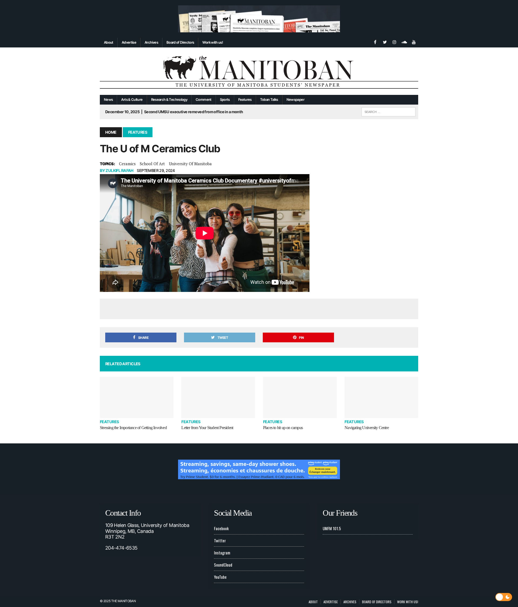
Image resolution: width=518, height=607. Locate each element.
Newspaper (295, 99)
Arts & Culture (131, 99)
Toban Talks (269, 99)
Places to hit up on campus (283, 427)
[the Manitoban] (259, 71)
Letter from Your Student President (207, 427)
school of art (152, 163)
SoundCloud (223, 565)
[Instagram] (394, 41)
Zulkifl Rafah (119, 170)
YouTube (220, 577)
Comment (204, 99)
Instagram (222, 553)
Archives (151, 42)
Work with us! (212, 42)
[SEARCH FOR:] (388, 111)
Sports (225, 99)
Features (245, 99)
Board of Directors (180, 42)
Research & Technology (169, 99)
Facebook (221, 528)
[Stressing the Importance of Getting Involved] (136, 397)
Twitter (220, 540)
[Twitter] (384, 41)
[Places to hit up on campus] (300, 397)
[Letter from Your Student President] (218, 397)
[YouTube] (414, 41)
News (108, 99)
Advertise (129, 42)
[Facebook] (375, 41)
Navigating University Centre (367, 427)
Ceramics (127, 163)
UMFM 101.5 (332, 528)
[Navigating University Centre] (381, 397)
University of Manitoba (190, 163)
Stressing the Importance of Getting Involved (133, 427)
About (108, 42)
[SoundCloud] (404, 41)
